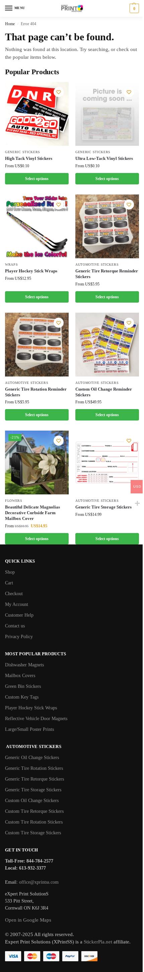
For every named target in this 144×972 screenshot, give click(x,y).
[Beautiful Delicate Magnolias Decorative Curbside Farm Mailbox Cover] (37, 462)
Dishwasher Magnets (24, 664)
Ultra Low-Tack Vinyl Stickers (104, 158)
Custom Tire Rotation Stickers (34, 822)
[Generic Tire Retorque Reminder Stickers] (107, 226)
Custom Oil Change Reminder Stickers (103, 392)
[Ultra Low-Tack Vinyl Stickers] (107, 114)
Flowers (13, 500)
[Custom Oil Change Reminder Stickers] (107, 345)
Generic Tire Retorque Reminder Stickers (106, 273)
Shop (10, 572)
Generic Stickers (22, 152)
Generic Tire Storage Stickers (103, 507)
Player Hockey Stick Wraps (31, 270)
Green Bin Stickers (23, 686)
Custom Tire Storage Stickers (33, 832)
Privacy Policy (19, 636)
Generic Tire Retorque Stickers (34, 779)
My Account (16, 604)
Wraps (11, 264)
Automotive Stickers (97, 264)
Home (10, 23)
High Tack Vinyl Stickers (28, 158)
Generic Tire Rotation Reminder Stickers (36, 392)
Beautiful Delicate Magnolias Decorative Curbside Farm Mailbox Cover (32, 512)
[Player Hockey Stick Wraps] (37, 226)
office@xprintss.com (39, 882)
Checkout (14, 593)
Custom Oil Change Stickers (32, 800)
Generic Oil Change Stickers (32, 757)
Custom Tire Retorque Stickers (34, 811)
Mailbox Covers (20, 675)
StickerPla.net (98, 941)
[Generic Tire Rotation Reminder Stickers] (37, 345)
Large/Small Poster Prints (29, 729)
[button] (133, 8)
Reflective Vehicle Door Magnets (36, 718)
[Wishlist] (59, 92)
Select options (37, 178)
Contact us (15, 625)
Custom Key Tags (22, 697)
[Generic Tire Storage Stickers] (107, 462)
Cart (9, 582)
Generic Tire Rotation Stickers (34, 768)
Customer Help (19, 615)
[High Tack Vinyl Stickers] (37, 114)
